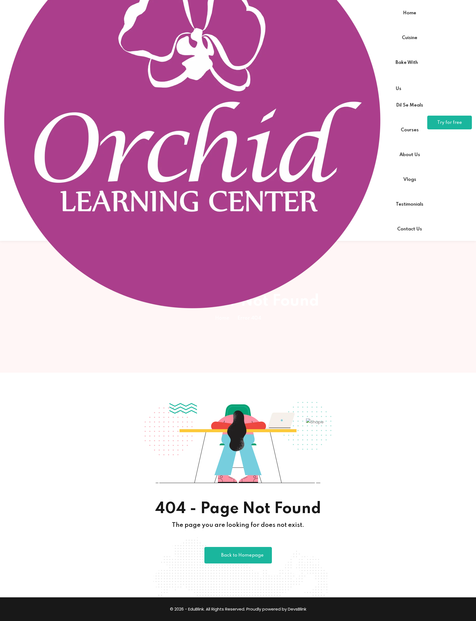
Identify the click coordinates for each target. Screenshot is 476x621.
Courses (410, 130)
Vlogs (409, 179)
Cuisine (409, 38)
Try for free (449, 122)
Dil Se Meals (409, 105)
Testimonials (409, 204)
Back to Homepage (242, 555)
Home (409, 13)
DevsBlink (297, 609)
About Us (409, 154)
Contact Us (409, 229)
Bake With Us (407, 67)
